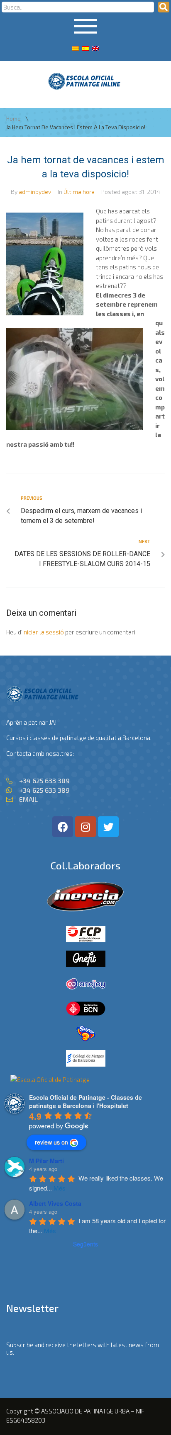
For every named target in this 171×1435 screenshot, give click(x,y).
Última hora (79, 191)
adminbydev (35, 191)
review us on (51, 1142)
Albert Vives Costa (55, 1203)
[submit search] (163, 7)
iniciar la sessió (43, 632)
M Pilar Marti (46, 1161)
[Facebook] (62, 826)
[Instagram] (85, 826)
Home (13, 119)
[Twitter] (108, 826)
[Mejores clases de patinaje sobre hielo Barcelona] (50, 1079)
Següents (85, 1244)
